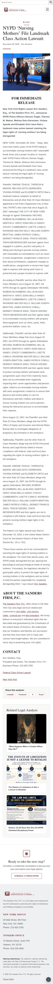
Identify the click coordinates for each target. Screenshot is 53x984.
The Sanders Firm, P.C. (14, 604)
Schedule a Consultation (26, 876)
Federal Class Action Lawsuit (17, 672)
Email (41, 695)
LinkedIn (10, 695)
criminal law (15, 615)
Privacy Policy (8, 979)
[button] (51, 2)
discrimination (32, 615)
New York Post (10, 679)
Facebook (22, 695)
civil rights (21, 611)
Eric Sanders (40, 584)
